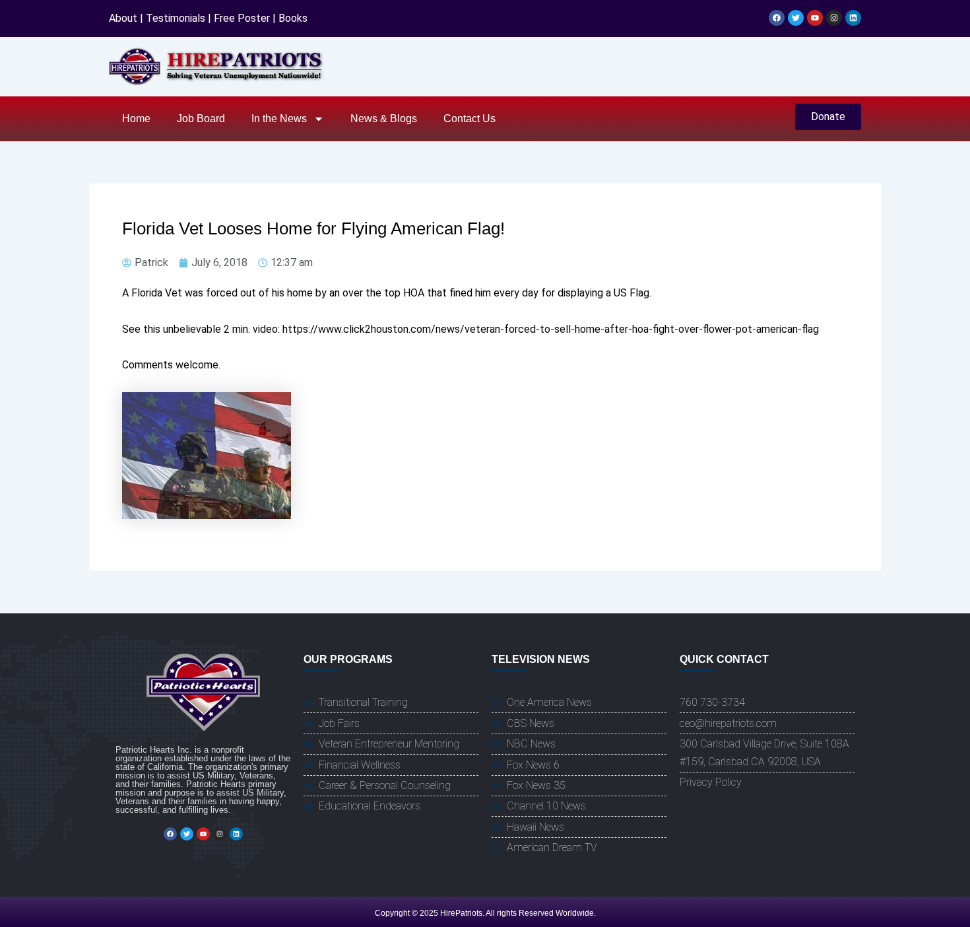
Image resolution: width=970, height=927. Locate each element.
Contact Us (469, 118)
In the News (279, 118)
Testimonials (175, 18)
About (123, 18)
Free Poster (242, 18)
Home (136, 118)
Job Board (201, 118)
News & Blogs (383, 118)
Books (292, 18)
